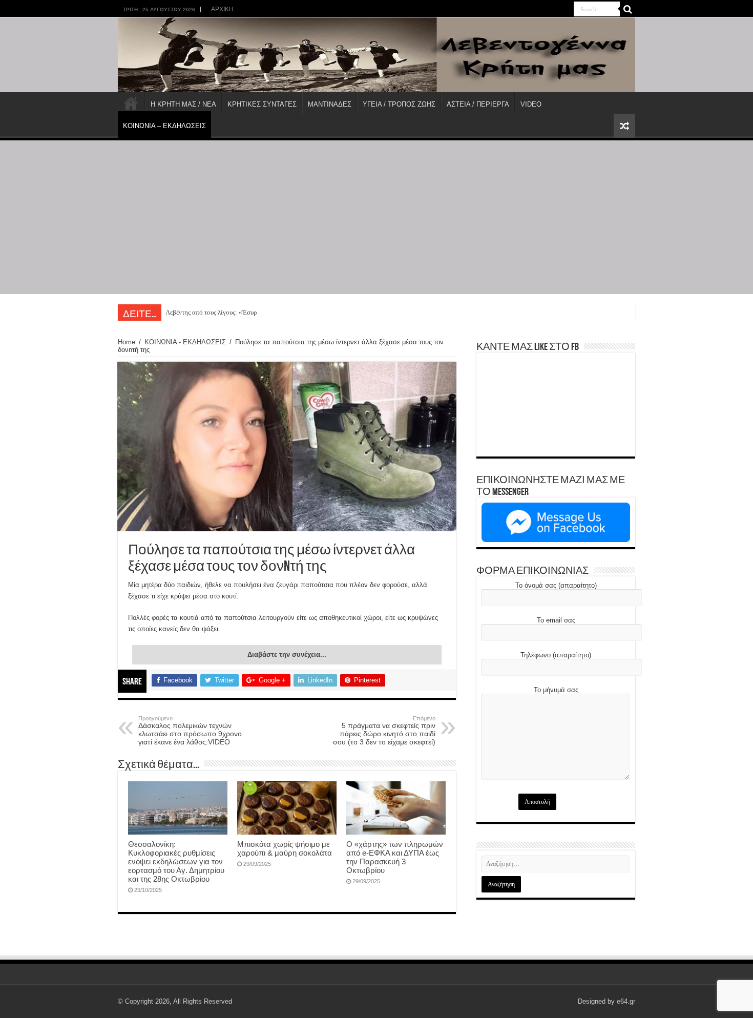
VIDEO (530, 104)
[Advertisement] (376, 217)
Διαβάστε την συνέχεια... (286, 654)
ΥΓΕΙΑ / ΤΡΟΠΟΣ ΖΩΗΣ (399, 104)
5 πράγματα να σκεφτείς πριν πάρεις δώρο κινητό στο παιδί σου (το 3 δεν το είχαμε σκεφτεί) (384, 730)
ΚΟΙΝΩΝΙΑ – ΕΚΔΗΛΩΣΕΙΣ (164, 126)
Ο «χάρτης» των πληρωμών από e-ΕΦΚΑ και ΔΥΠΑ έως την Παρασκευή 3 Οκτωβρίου (394, 857)
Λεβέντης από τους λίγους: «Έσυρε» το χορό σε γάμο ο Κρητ (247, 312)
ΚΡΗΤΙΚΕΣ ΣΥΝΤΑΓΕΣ (262, 104)
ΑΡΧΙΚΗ (222, 9)
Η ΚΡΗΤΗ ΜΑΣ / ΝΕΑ (183, 104)
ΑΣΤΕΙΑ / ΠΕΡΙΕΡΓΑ (478, 104)
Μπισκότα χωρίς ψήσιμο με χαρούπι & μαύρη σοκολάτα (284, 848)
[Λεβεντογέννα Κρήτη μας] (376, 54)
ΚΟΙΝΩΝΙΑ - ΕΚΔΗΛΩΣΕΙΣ (185, 342)
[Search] (627, 9)
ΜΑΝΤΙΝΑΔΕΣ (329, 104)
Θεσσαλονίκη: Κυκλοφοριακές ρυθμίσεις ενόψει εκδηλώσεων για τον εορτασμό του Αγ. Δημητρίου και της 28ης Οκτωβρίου (176, 861)
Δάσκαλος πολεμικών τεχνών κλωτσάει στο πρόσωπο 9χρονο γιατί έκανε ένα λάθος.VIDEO (190, 730)
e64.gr (626, 1001)
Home (126, 342)
